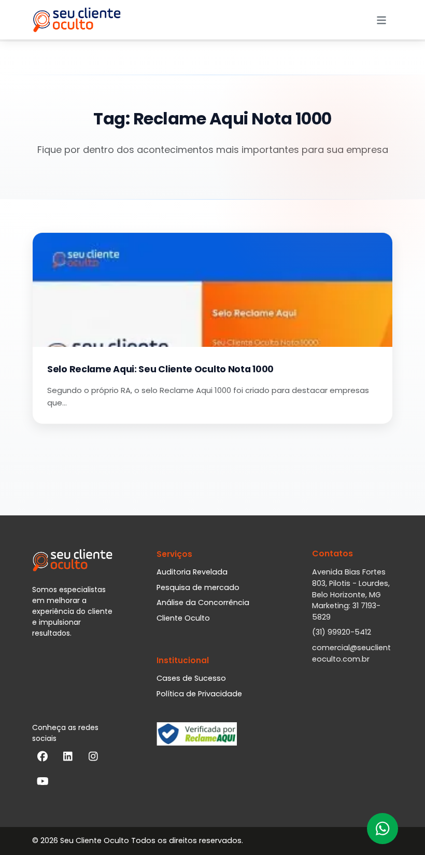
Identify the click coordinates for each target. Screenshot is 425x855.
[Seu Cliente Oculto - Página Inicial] (76, 19)
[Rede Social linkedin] (68, 758)
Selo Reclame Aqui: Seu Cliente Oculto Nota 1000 (160, 369)
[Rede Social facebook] (42, 758)
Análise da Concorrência (203, 602)
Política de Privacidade (199, 694)
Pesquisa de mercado (198, 587)
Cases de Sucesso (191, 678)
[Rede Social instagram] (93, 758)
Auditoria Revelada (192, 572)
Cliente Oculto (183, 618)
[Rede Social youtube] (42, 783)
